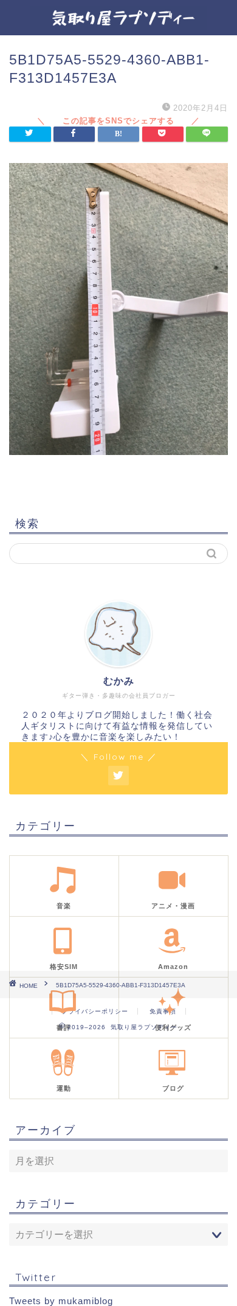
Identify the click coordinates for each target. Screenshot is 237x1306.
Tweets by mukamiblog (61, 1301)
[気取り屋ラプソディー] (118, 25)
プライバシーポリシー (94, 1011)
